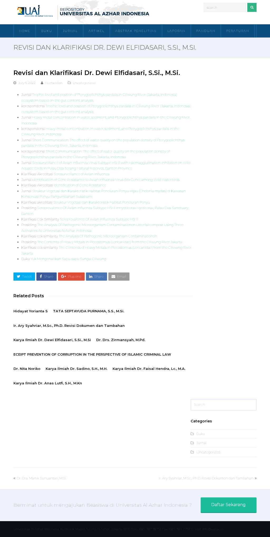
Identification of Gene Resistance (80, 185)
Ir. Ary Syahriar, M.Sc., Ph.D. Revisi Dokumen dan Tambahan (69, 325)
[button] (24, 276)
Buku (200, 434)
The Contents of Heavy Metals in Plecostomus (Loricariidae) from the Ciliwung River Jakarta (109, 242)
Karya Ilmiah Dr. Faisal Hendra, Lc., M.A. (149, 368)
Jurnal (201, 443)
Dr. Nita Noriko (26, 368)
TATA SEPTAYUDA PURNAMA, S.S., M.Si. (88, 311)
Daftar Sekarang (228, 504)
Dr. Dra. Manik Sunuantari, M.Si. (41, 478)
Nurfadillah (53, 83)
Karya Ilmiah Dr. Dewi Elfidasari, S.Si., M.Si (52, 340)
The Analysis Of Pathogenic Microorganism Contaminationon (108, 236)
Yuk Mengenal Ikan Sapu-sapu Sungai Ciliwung (68, 259)
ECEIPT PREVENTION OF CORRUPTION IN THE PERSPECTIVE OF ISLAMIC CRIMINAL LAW (92, 354)
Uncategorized (84, 83)
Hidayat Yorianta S (30, 311)
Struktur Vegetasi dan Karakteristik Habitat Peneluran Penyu (101, 202)
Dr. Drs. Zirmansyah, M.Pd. (120, 340)
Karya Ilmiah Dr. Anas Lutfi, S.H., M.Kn (47, 383)
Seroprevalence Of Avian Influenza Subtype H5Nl (99, 219)
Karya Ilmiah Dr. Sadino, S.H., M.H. (76, 368)
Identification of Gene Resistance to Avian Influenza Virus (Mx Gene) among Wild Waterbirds (106, 179)
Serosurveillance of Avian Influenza (81, 174)
